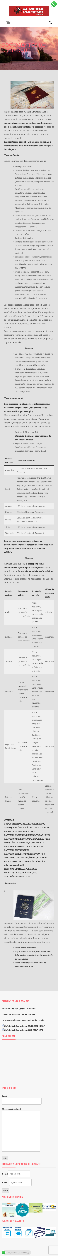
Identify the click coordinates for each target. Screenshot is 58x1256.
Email (4, 1096)
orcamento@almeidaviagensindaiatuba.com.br (23, 1020)
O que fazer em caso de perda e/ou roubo (32, 951)
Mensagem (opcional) (11, 1109)
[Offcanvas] (7, 22)
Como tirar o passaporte (25, 947)
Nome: (5, 1173)
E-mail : (5, 1182)
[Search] (50, 22)
